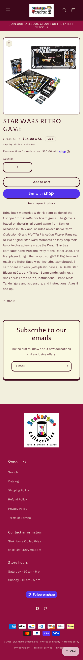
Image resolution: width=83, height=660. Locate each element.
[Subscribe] (66, 366)
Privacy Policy (17, 508)
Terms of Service (19, 517)
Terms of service (43, 648)
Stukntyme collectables (26, 641)
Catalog (13, 481)
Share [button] (11, 301)
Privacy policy (22, 648)
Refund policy (71, 641)
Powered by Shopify (49, 641)
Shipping (7, 144)
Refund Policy (17, 499)
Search (13, 472)
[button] (8, 10)
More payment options (41, 203)
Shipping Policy (18, 490)
